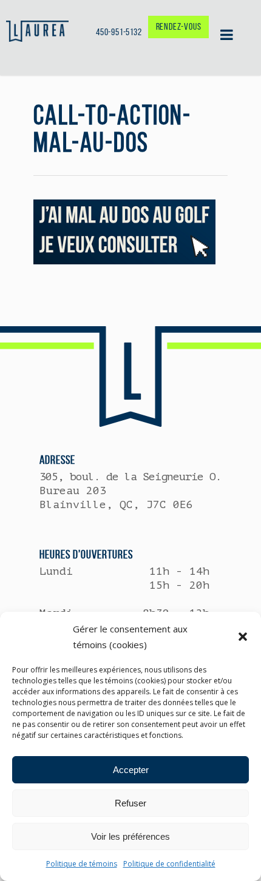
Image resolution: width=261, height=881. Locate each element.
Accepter (131, 770)
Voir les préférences (130, 836)
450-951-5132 (119, 32)
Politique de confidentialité (169, 864)
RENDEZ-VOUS (179, 26)
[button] (243, 637)
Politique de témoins (81, 864)
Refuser (130, 803)
